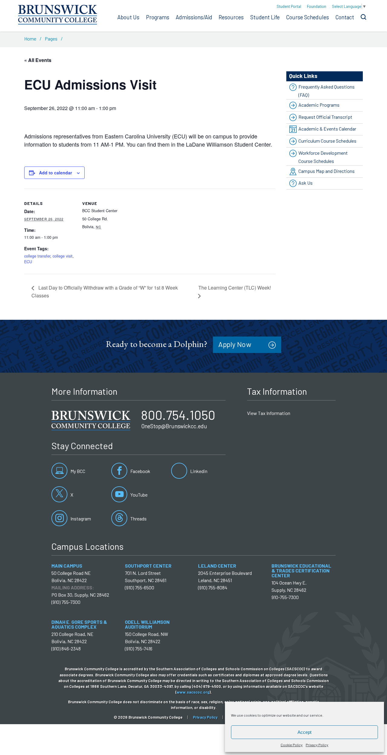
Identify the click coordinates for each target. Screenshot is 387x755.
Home (30, 38)
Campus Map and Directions (326, 171)
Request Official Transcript (325, 117)
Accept (304, 732)
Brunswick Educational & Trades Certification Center (301, 570)
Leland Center (217, 566)
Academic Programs (319, 105)
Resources (231, 17)
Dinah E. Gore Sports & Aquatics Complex (79, 624)
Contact (344, 17)
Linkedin (198, 471)
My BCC (77, 471)
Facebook (139, 471)
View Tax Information (268, 413)
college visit (63, 256)
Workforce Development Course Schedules (323, 157)
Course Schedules (307, 17)
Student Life (265, 17)
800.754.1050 (178, 414)
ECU (28, 261)
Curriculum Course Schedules (327, 141)
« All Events (37, 60)
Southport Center (148, 566)
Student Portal (289, 6)
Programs (157, 17)
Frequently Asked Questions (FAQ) (326, 91)
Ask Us (305, 183)
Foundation (316, 6)
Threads (138, 518)
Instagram (80, 518)
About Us (128, 17)
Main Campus (66, 566)
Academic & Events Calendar (327, 128)
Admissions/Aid (194, 17)
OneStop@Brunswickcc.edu (174, 426)
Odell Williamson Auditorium (147, 624)
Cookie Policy (292, 745)
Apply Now (234, 344)
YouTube (138, 494)
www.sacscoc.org (193, 692)
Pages (51, 38)
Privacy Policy (317, 745)
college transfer (37, 256)
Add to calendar (55, 173)
